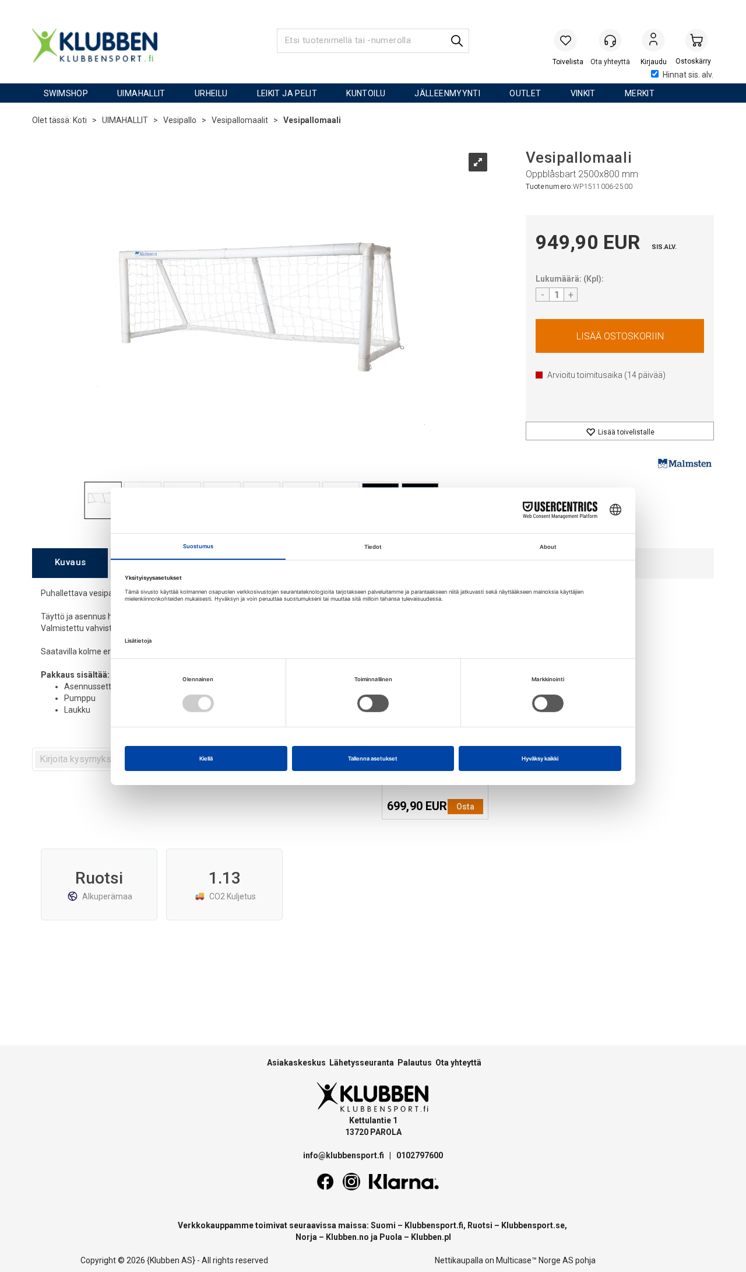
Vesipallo (179, 120)
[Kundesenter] (610, 40)
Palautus (414, 1062)
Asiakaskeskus (296, 1062)
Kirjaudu (653, 41)
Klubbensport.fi (433, 1225)
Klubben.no (347, 1237)
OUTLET (525, 93)
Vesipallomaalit (240, 120)
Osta (620, 336)
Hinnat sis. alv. (688, 74)
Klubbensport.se (533, 1225)
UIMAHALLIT (141, 93)
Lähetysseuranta (361, 1062)
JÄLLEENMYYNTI (447, 93)
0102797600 (419, 1155)
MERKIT (639, 93)
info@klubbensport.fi (344, 1155)
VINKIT (583, 93)
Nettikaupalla (459, 1260)
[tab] (70, 563)
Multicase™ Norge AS (534, 1260)
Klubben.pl (431, 1237)
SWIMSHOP (66, 93)
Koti (80, 120)
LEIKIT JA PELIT (287, 93)
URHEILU (211, 93)
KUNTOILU (365, 93)
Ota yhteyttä (458, 1062)
